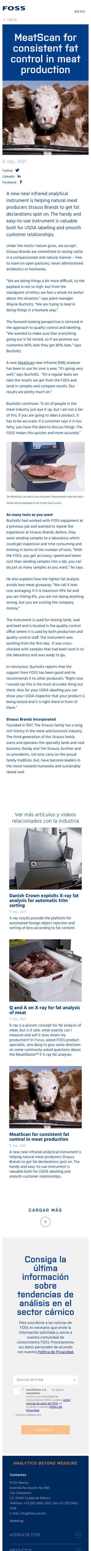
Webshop (17, 1521)
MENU (80, 12)
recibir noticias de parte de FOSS (48, 1402)
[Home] (14, 8)
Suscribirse (45, 1430)
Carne (12, 19)
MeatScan (26, 363)
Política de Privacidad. (56, 1352)
